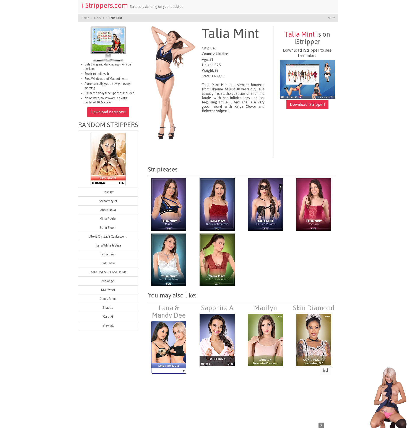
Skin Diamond (314, 308)
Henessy (108, 192)
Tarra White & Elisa (108, 245)
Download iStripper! (108, 112)
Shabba (108, 307)
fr (333, 18)
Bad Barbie (108, 263)
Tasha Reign (108, 254)
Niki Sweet (108, 290)
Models (99, 18)
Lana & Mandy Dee (169, 311)
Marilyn (265, 308)
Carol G (108, 316)
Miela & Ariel (108, 219)
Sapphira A (217, 308)
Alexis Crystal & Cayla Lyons (108, 236)
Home (85, 18)
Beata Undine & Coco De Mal (108, 272)
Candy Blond (108, 299)
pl (329, 18)
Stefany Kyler (108, 201)
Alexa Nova (108, 210)
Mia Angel (108, 281)
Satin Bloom (108, 227)
